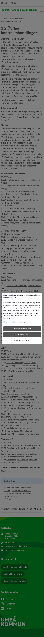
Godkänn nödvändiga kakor (22, 329)
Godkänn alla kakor (22, 335)
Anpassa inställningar (23, 341)
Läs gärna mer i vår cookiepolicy (14, 322)
